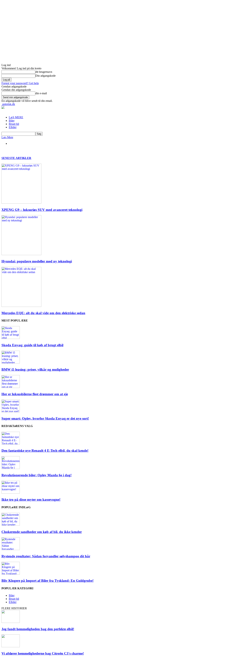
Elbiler (12, 127)
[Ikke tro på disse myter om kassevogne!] (10, 492)
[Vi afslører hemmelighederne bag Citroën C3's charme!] (10, 646)
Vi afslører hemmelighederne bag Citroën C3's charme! (42, 653)
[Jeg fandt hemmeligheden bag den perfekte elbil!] (10, 621)
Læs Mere (7, 137)
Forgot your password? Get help (20, 83)
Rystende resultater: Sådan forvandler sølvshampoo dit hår (45, 556)
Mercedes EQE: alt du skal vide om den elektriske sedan (43, 313)
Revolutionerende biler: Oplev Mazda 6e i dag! (36, 475)
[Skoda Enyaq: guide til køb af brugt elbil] (10, 337)
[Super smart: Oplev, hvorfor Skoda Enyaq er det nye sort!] (10, 411)
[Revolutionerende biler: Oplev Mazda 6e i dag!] (10, 468)
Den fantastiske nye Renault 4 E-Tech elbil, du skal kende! (44, 450)
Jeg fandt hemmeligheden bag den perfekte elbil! (37, 629)
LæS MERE (16, 117)
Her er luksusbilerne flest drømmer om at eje (34, 394)
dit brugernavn (43, 71)
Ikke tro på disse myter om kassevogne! (30, 499)
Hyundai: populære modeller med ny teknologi (36, 261)
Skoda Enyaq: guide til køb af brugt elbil (32, 345)
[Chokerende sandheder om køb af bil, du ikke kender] (10, 524)
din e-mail (41, 93)
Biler (11, 120)
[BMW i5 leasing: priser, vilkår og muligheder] (10, 362)
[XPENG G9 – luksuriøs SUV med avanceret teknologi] (21, 202)
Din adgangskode (45, 75)
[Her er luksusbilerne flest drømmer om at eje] (10, 386)
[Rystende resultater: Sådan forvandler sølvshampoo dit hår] (10, 549)
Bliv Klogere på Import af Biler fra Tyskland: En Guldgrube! (47, 581)
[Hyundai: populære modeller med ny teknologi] (21, 254)
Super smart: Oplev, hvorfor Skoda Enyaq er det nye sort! (45, 418)
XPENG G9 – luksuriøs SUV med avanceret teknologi (41, 210)
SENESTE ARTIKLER (16, 158)
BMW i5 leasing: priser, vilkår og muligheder (35, 369)
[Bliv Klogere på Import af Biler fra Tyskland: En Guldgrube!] (10, 573)
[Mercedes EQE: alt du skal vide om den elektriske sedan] (21, 305)
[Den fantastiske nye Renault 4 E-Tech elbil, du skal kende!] (10, 443)
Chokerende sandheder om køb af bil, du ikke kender (41, 532)
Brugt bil (14, 123)
